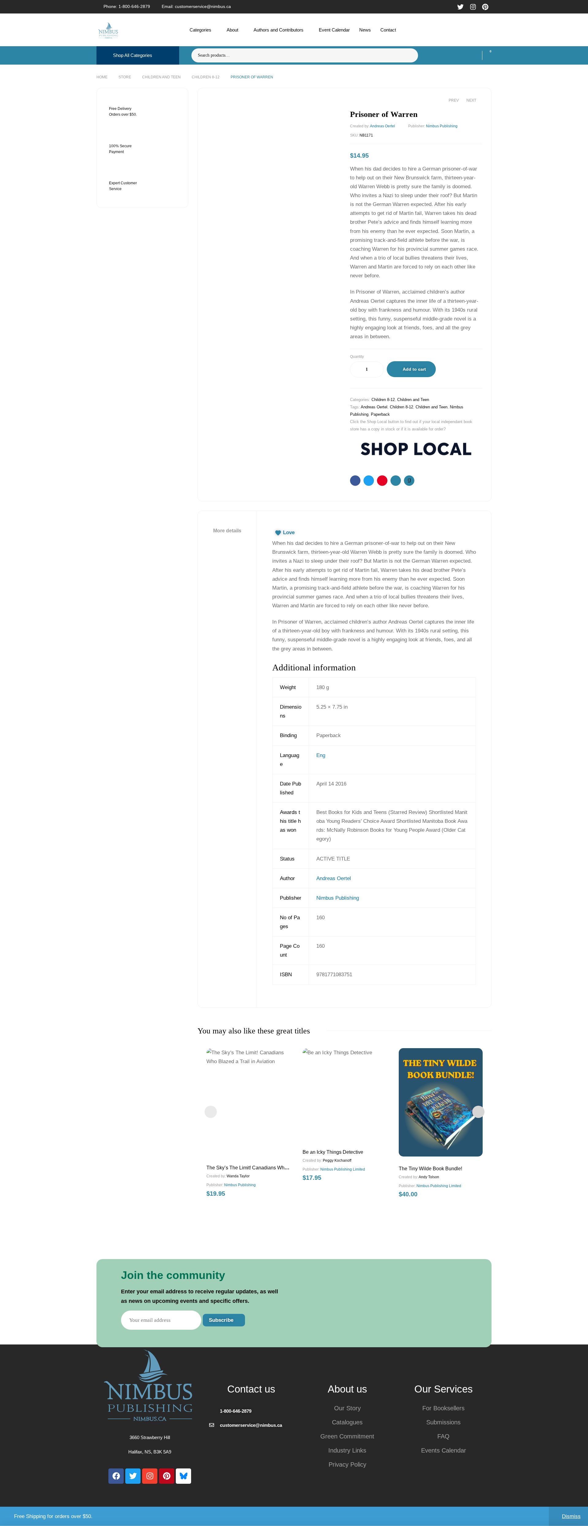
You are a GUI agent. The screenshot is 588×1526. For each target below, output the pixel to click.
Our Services (443, 1389)
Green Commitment (347, 1436)
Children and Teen (161, 77)
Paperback (380, 414)
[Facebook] (116, 1476)
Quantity (357, 356)
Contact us (251, 1389)
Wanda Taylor (238, 1176)
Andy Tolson (429, 1177)
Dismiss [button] (571, 1516)
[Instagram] (149, 1476)
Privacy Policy (347, 1464)
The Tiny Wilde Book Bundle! (430, 1168)
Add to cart (414, 369)
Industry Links (347, 1450)
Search (409, 55)
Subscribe (222, 1320)
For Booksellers (443, 1408)
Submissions (443, 1422)
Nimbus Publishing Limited (342, 1169)
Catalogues (347, 1422)
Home (101, 77)
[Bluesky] (183, 1476)
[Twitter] (133, 1476)
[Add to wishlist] (446, 370)
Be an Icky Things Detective (333, 1152)
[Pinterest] (166, 1476)
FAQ (443, 1436)
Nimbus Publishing (442, 126)
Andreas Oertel (382, 126)
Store (125, 77)
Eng (320, 755)
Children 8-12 (206, 77)
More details (227, 530)
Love (289, 532)
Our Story (347, 1408)
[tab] (227, 530)
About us (347, 1389)
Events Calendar (443, 1450)
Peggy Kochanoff (337, 1160)
